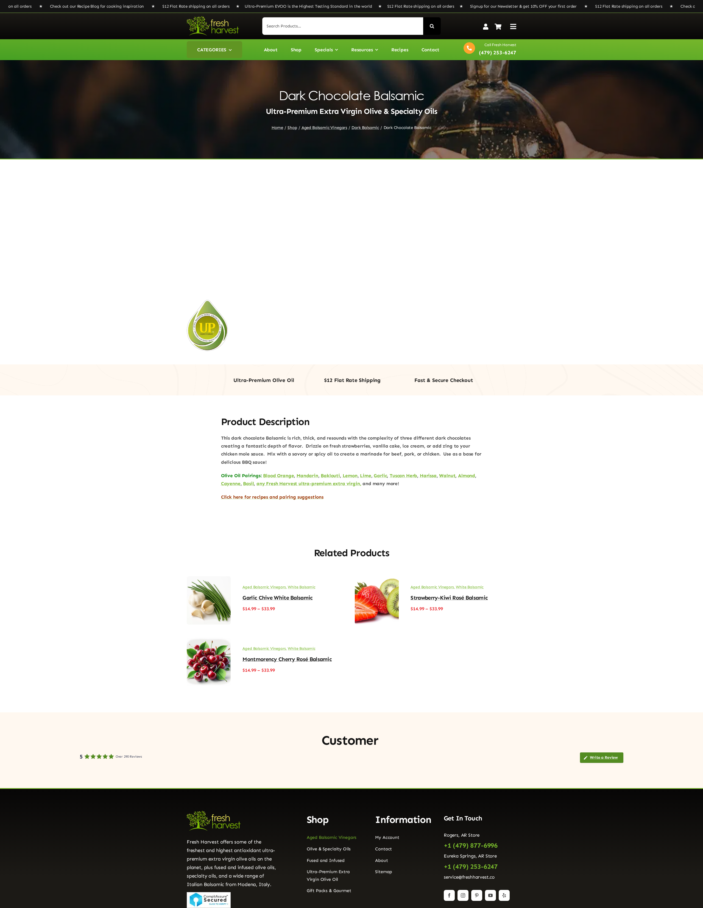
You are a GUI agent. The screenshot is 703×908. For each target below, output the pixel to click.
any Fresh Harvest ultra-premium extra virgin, (308, 483)
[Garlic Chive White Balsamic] (209, 580)
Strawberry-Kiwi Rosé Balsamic (449, 597)
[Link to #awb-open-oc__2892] (513, 26)
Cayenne (231, 483)
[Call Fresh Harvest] (488, 49)
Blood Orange (278, 475)
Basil (248, 483)
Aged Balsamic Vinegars (264, 587)
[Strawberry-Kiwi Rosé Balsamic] (377, 580)
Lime (365, 475)
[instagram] (462, 895)
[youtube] (490, 895)
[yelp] (504, 895)
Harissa (428, 475)
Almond (466, 475)
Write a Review (604, 757)
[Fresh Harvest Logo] (213, 18)
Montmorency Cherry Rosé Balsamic (287, 659)
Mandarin (307, 475)
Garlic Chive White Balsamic (277, 597)
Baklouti (330, 475)
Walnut (447, 475)
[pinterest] (476, 895)
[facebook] (449, 895)
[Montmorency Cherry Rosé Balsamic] (209, 641)
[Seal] (209, 894)
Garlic (380, 475)
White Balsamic (302, 587)
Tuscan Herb (403, 475)
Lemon (350, 475)
